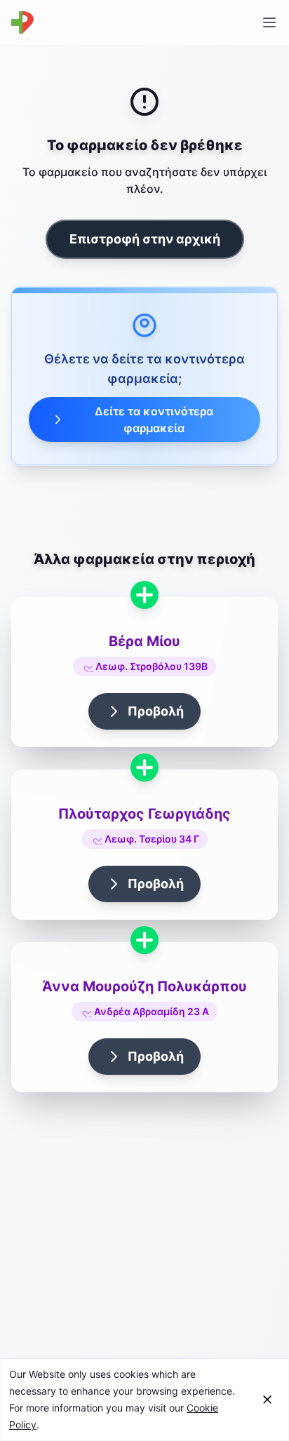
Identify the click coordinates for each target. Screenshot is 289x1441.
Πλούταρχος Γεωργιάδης (144, 813)
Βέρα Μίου (144, 641)
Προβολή (156, 711)
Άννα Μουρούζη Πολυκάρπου (144, 986)
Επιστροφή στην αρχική (144, 239)
